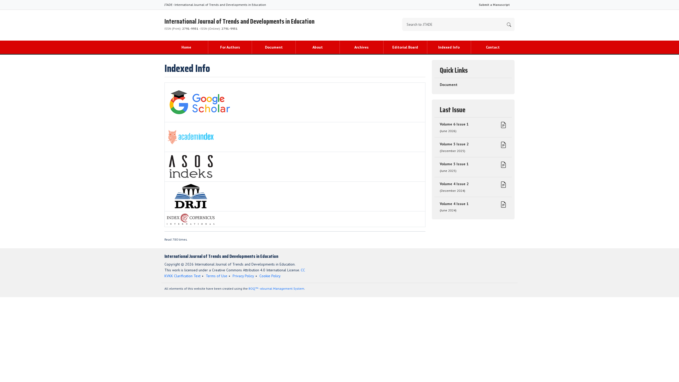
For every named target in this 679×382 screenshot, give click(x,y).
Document (274, 47)
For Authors (230, 47)
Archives (361, 47)
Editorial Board (405, 47)
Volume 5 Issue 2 (454, 147)
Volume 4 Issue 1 (454, 206)
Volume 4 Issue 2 (454, 187)
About (317, 47)
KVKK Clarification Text (182, 276)
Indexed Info (449, 47)
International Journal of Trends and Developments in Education (239, 23)
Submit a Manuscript (494, 5)
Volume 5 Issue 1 (454, 167)
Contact (493, 47)
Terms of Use (216, 276)
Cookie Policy (270, 276)
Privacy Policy (243, 276)
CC (303, 270)
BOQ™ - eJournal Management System (276, 288)
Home (186, 47)
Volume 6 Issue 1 (454, 127)
